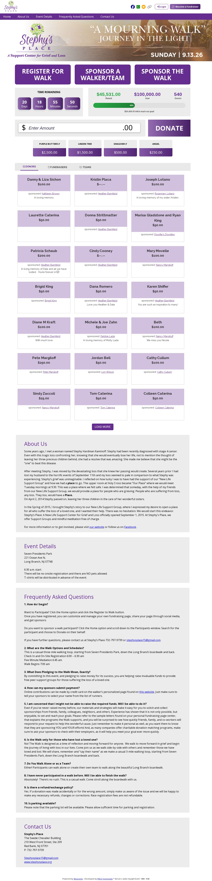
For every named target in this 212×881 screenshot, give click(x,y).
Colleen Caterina (164, 407)
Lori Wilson (107, 371)
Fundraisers (58, 167)
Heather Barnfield (107, 193)
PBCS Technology (105, 879)
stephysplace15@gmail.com (143, 640)
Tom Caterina (107, 407)
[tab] (29, 167)
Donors (30, 166)
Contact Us (107, 16)
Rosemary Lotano (164, 193)
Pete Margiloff (50, 371)
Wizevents (78, 879)
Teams (86, 167)
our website (96, 527)
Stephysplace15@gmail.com (41, 858)
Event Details (44, 16)
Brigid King (51, 300)
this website (146, 692)
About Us (23, 16)
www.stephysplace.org (38, 862)
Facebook (130, 527)
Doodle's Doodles (164, 234)
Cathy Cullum (164, 371)
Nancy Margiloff (164, 264)
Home (7, 16)
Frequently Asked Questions (76, 16)
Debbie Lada (108, 336)
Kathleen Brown (50, 193)
